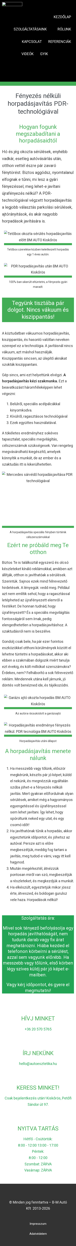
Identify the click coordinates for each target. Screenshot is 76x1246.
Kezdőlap (62, 17)
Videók (27, 54)
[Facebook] (30, 1193)
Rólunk (64, 29)
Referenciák (59, 41)
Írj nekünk (38, 1053)
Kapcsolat (32, 41)
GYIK (44, 54)
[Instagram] (45, 1193)
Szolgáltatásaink (31, 29)
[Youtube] (38, 1193)
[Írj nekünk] (38, 1042)
